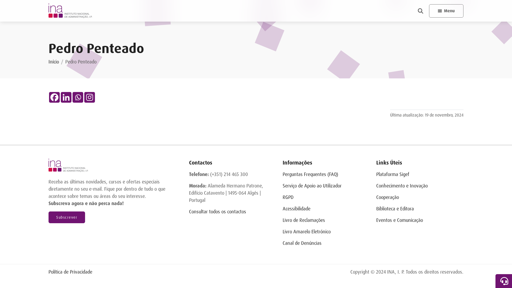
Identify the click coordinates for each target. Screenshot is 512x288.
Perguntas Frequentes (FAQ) (310, 174)
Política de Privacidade (70, 272)
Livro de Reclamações (304, 220)
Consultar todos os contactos (217, 212)
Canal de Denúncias (302, 243)
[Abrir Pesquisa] (420, 11)
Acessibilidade (296, 209)
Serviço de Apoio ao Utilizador (312, 186)
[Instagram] (89, 97)
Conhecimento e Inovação (402, 186)
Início (54, 62)
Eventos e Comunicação (399, 220)
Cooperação (387, 197)
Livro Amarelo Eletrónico (307, 232)
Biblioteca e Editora (395, 209)
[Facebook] (54, 97)
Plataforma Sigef (392, 174)
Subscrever (66, 217)
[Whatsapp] (78, 97)
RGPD (288, 197)
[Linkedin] (66, 97)
